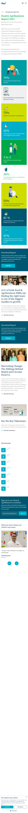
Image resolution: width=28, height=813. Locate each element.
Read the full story (9, 315)
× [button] (26, 797)
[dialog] (14, 804)
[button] (14, 810)
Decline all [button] (20, 807)
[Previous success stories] (9, 563)
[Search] (26, 3)
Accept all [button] (7, 807)
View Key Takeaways (9, 430)
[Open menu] (23, 3)
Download (8, 265)
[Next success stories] (17, 563)
